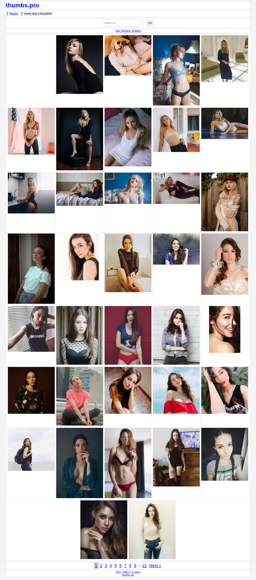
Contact (136, 572)
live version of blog (128, 30)
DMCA (126, 572)
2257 (118, 572)
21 (144, 565)
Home (14, 13)
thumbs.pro (22, 5)
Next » (155, 565)
